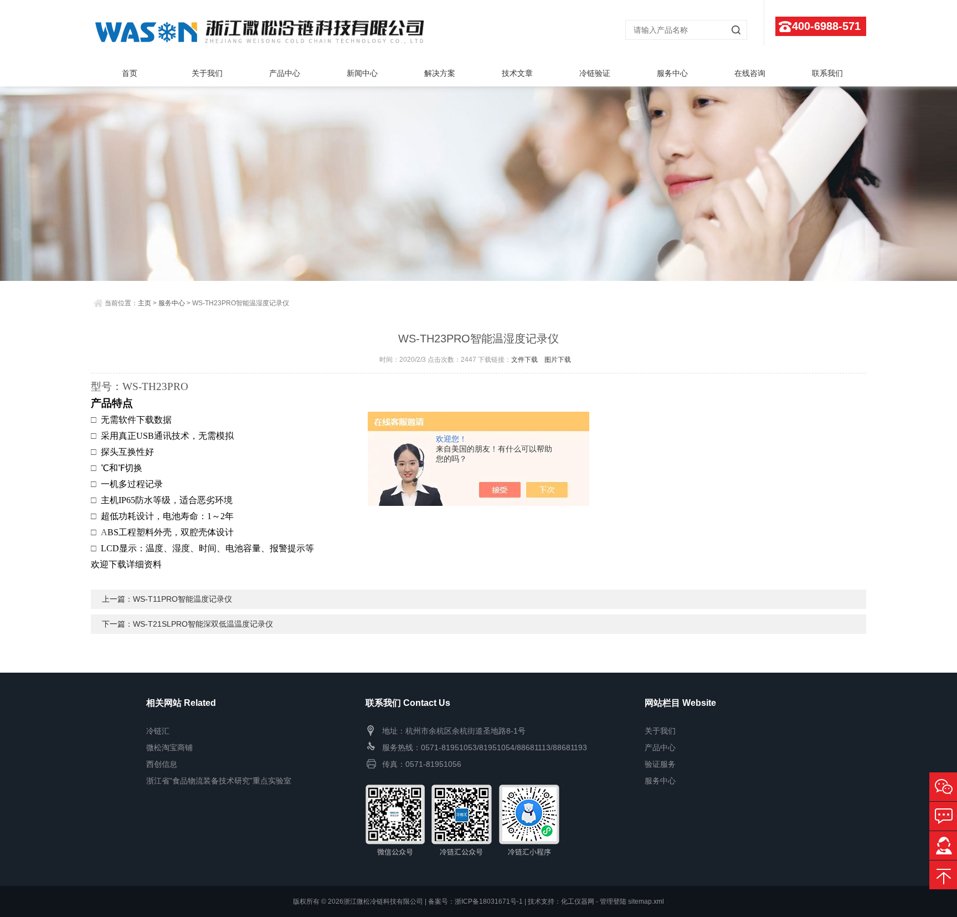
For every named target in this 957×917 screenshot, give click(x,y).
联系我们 (827, 73)
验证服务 (660, 764)
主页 (144, 303)
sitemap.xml (646, 901)
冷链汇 (157, 730)
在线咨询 (749, 73)
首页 (129, 73)
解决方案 (439, 73)
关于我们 (207, 73)
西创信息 (161, 764)
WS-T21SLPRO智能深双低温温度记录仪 (203, 623)
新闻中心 (362, 73)
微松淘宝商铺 (169, 747)
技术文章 (517, 73)
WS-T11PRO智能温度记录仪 (182, 599)
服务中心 (672, 73)
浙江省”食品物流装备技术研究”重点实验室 (218, 780)
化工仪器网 (577, 901)
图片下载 (557, 359)
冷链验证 (594, 73)
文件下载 (524, 359)
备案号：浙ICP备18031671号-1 (475, 901)
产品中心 (284, 73)
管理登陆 (613, 901)
